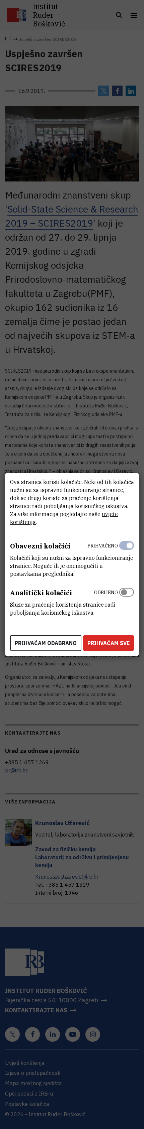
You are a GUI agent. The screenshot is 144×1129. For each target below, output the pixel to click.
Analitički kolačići (41, 592)
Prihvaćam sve (108, 643)
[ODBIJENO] (126, 601)
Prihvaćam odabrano (46, 643)
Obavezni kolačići (40, 545)
